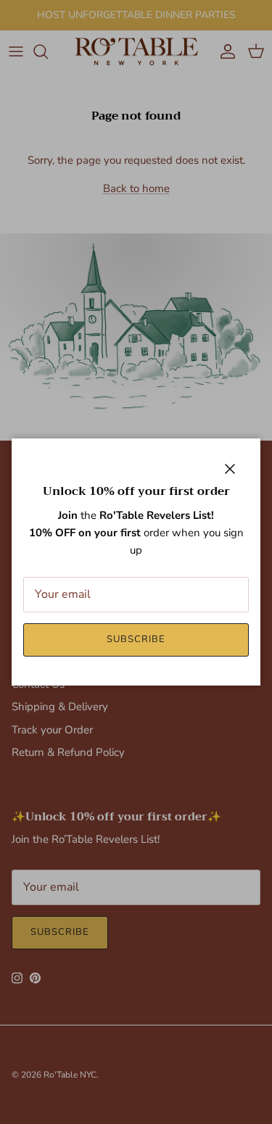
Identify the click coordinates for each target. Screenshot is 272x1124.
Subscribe (136, 639)
